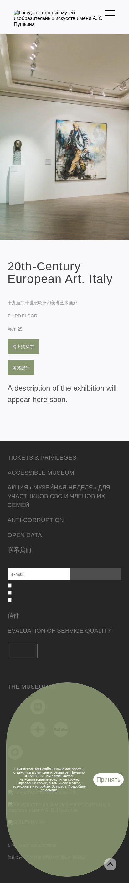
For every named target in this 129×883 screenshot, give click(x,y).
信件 (13, 615)
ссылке (51, 790)
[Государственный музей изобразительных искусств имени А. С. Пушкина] (59, 24)
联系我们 (19, 550)
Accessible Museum (41, 472)
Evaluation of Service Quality (59, 630)
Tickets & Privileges (42, 457)
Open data (25, 535)
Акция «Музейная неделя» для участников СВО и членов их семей (59, 496)
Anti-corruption (36, 520)
